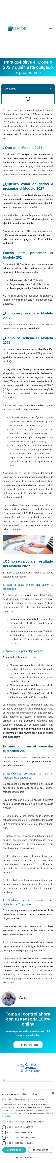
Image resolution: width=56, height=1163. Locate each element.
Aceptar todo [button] (14, 1150)
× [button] (53, 1093)
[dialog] (28, 1126)
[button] (51, 29)
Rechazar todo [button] (41, 1150)
